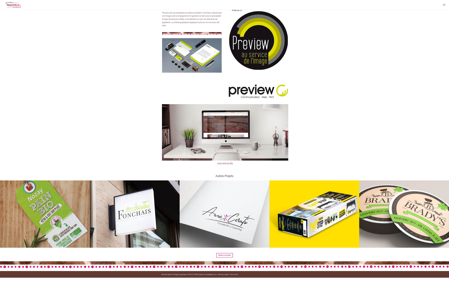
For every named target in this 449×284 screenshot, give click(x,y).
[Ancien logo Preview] (258, 70)
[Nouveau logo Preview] (258, 98)
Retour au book (224, 255)
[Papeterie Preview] (192, 72)
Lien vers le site (225, 163)
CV (444, 5)
